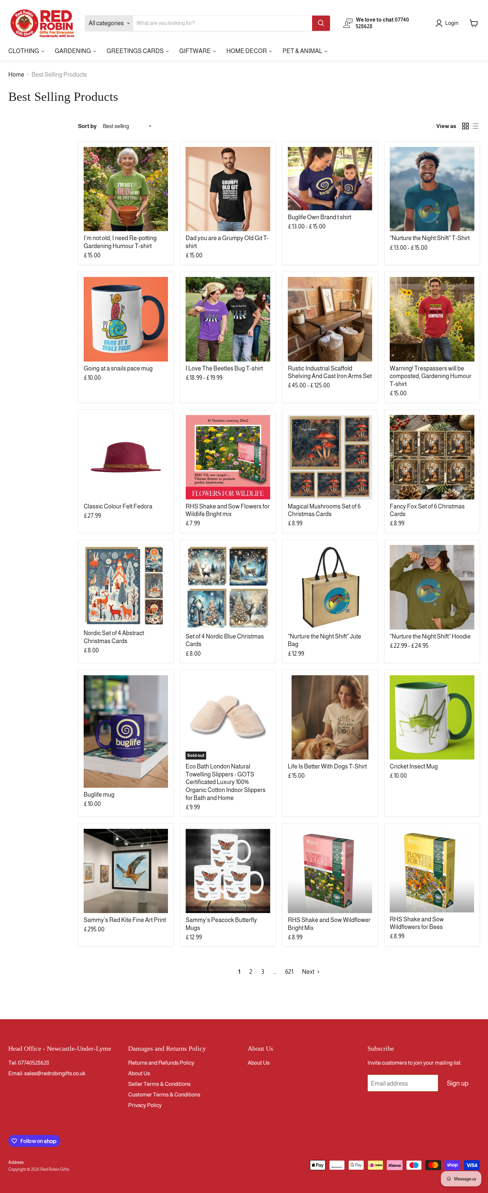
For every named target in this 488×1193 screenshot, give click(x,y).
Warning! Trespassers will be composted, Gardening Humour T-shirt (430, 376)
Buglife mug (99, 794)
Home (16, 74)
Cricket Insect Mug (414, 766)
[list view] (475, 126)
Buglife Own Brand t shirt (319, 217)
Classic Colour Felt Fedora (118, 506)
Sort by (87, 126)
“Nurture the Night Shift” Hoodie (430, 636)
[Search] (321, 23)
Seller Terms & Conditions (159, 1084)
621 (289, 971)
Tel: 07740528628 (28, 1063)
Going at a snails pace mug (118, 368)
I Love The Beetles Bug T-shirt (224, 368)
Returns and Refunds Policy (161, 1063)
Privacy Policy (145, 1105)
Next (308, 971)
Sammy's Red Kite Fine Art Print (125, 920)
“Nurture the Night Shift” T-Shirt (430, 238)
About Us (139, 1073)
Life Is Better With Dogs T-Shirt (327, 766)
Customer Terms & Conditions (164, 1095)
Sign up (457, 1083)
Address (16, 1162)
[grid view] (465, 126)
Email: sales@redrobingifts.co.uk (46, 1073)
